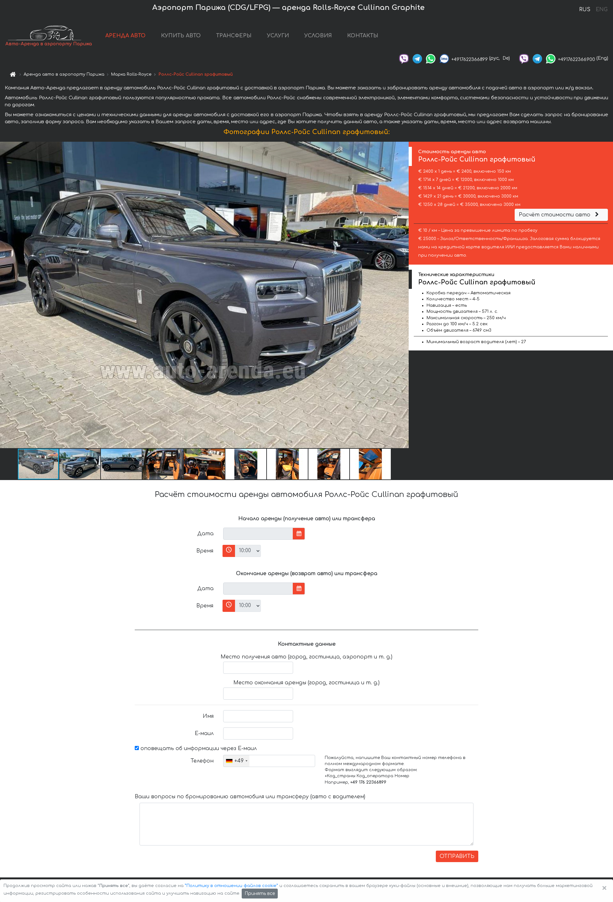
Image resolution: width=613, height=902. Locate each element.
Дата (205, 534)
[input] (258, 534)
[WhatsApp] (431, 58)
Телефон (202, 761)
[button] (80, 464)
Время (204, 551)
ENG (601, 9)
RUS (584, 9)
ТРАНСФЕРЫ (234, 36)
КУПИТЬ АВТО (181, 36)
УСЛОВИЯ (318, 36)
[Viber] (404, 58)
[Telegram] (417, 58)
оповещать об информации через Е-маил (198, 748)
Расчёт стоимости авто (555, 215)
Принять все (260, 893)
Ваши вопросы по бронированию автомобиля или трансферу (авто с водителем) (250, 797)
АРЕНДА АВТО (125, 36)
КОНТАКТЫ (362, 36)
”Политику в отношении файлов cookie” (231, 885)
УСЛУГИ (278, 36)
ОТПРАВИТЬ (457, 856)
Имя (208, 716)
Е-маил (204, 733)
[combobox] (236, 761)
